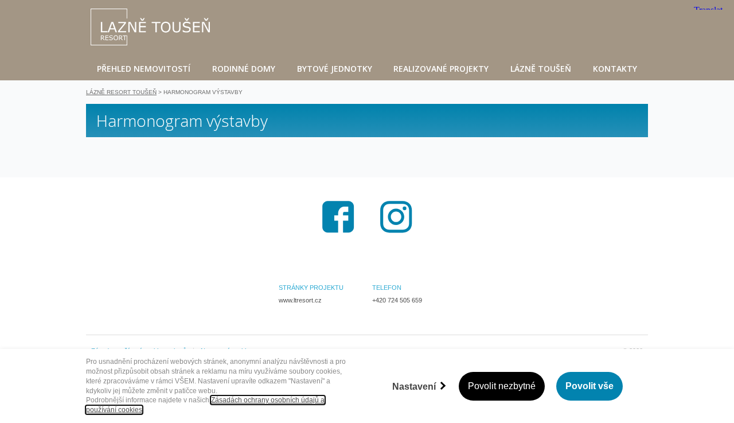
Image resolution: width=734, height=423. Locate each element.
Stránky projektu (311, 287)
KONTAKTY (615, 68)
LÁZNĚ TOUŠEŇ (540, 68)
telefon (386, 287)
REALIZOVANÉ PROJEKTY (441, 68)
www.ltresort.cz (300, 300)
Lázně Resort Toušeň (121, 92)
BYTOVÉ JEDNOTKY (334, 68)
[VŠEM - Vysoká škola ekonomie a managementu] (150, 27)
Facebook (338, 217)
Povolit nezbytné (502, 386)
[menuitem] (143, 68)
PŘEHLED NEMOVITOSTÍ (143, 68)
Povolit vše (589, 386)
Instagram (396, 217)
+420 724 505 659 (397, 300)
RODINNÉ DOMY (243, 68)
